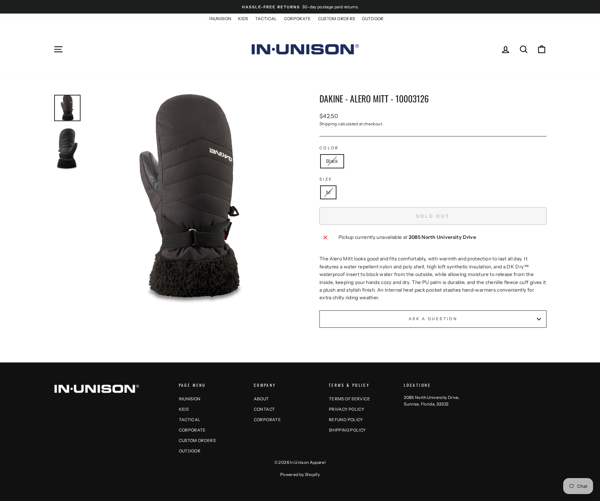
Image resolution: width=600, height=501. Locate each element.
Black (332, 161)
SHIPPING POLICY (347, 430)
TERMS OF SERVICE (349, 398)
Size (325, 179)
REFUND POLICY (346, 419)
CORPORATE (297, 18)
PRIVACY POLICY (346, 409)
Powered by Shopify (300, 474)
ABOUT (261, 398)
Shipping (328, 123)
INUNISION (220, 18)
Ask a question (433, 318)
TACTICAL (266, 18)
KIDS (243, 18)
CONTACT (264, 409)
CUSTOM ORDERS (336, 18)
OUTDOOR (372, 18)
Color (329, 147)
